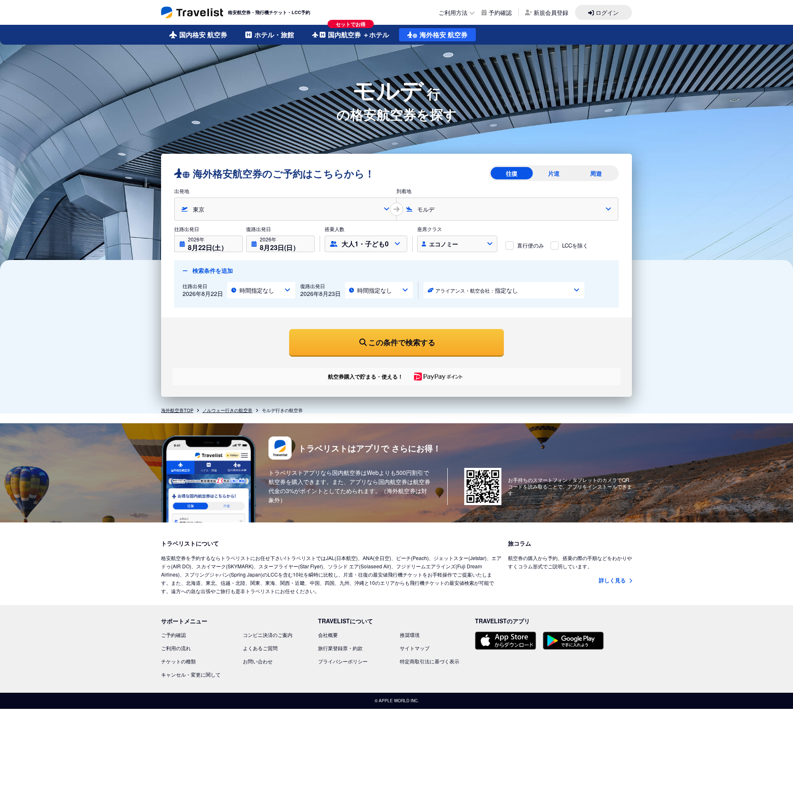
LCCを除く (575, 245)
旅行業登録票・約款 (340, 647)
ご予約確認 (173, 634)
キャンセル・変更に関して (191, 674)
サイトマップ (415, 647)
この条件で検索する (401, 342)
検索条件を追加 (212, 270)
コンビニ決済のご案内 (267, 634)
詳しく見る (613, 580)
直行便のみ (530, 245)
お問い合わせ (258, 661)
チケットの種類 (178, 661)
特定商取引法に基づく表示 (429, 661)
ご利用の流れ (176, 647)
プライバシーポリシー (343, 661)
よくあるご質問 (260, 647)
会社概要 (328, 634)
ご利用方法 (453, 12)
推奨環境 (410, 634)
